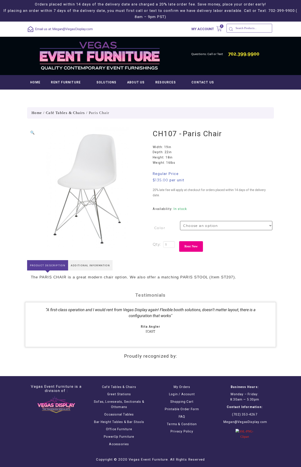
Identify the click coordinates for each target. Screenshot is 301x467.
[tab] (47, 265)
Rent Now (191, 246)
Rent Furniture (66, 82)
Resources (165, 82)
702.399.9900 (243, 54)
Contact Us (202, 82)
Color (159, 228)
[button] (32, 132)
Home (35, 82)
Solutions (107, 82)
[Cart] (219, 29)
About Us (136, 82)
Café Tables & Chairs (65, 113)
